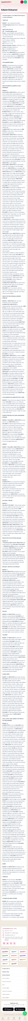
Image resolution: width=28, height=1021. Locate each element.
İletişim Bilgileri (5, 997)
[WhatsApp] (25, 2)
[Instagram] (4, 943)
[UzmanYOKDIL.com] (23, 959)
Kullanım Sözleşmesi (7, 991)
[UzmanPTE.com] (14, 951)
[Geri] (2, 6)
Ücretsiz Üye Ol (6, 968)
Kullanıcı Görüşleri (6, 981)
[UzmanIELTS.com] (23, 951)
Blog (3, 984)
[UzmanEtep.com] (5, 963)
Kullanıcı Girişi (5, 971)
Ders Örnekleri (5, 978)
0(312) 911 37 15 (8, 930)
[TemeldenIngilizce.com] (14, 955)
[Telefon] (22, 2)
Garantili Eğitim (5, 988)
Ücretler (25, 1019)
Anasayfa (3, 1019)
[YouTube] (7, 943)
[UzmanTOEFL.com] (23, 955)
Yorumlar (14, 1019)
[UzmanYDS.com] (14, 959)
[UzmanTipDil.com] (5, 955)
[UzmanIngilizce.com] (5, 951)
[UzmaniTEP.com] (14, 963)
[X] (14, 943)
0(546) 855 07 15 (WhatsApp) (11, 933)
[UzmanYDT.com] (5, 959)
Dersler (8, 1019)
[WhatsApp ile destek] (25, 1013)
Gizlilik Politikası (6, 994)
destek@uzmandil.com (10, 935)
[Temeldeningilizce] (6, 2)
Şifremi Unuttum (6, 975)
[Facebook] (11, 943)
